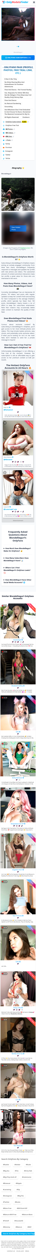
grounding (9, 107)
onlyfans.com (25, 248)
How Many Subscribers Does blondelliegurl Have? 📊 (16, 559)
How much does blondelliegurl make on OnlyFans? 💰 (17, 549)
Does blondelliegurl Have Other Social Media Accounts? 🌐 (17, 581)
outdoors (26, 117)
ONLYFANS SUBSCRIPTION (19, 58)
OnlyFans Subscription (16, 122)
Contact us (11, 1251)
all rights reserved (12, 117)
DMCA (27, 1251)
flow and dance (10, 100)
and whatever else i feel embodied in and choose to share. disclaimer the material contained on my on (17, 112)
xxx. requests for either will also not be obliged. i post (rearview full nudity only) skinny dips (18, 95)
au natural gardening (13, 103)
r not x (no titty (11, 79)
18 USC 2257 (20, 1251)
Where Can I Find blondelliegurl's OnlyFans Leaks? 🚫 (17, 570)
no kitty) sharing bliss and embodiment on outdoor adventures (14, 84)
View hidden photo (16, 228)
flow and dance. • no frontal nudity (18, 90)
